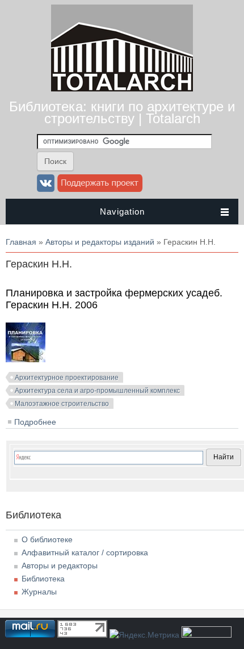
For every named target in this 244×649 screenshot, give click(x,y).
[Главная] (122, 88)
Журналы (39, 591)
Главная (21, 241)
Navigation (122, 211)
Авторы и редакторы (60, 565)
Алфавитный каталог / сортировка (85, 552)
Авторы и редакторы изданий (99, 241)
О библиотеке (47, 539)
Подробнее (35, 421)
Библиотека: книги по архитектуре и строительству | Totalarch (122, 112)
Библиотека (43, 578)
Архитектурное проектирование (67, 378)
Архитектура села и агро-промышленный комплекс (97, 391)
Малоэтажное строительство (62, 404)
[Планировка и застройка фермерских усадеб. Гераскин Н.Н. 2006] (25, 359)
